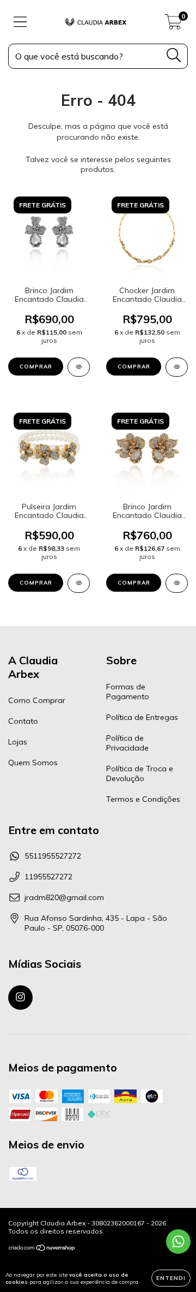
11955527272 (48, 877)
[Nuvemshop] (42, 1249)
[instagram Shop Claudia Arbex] (20, 997)
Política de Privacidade (127, 743)
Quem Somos (33, 762)
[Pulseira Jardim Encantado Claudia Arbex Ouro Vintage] (79, 583)
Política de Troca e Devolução (139, 773)
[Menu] (20, 22)
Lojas (17, 742)
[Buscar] (174, 55)
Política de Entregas (142, 717)
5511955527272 (52, 856)
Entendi (171, 1278)
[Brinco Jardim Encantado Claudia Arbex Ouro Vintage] (177, 583)
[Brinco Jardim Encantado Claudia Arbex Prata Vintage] (79, 367)
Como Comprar (36, 700)
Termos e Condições (143, 799)
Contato (23, 721)
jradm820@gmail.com (64, 897)
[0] (173, 24)
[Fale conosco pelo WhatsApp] (178, 1241)
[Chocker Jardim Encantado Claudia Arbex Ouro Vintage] (177, 367)
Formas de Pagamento (127, 691)
